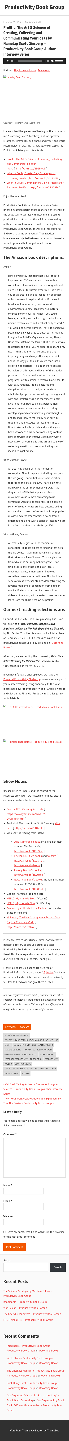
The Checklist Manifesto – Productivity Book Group (32, 1313)
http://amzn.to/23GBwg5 (31, 168)
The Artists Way (48, 1068)
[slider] (59, 60)
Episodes (48, 972)
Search (7, 1260)
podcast (24, 1027)
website (51, 855)
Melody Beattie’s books (27, 870)
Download (44, 70)
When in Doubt (11, 1073)
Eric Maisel (29, 1049)
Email (7, 1201)
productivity (51, 1059)
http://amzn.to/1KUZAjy (28, 851)
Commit (54, 1040)
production (36, 1059)
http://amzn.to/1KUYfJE (29, 828)
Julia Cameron (44, 1049)
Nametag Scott (30, 1054)
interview (10, 1027)
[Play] (7, 60)
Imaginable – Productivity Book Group (25, 1301)
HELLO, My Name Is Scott (21, 898)
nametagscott (47, 1054)
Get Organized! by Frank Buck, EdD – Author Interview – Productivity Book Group (36, 1405)
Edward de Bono (12, 1049)
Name (7, 1185)
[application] (34, 61)
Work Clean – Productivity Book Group (25, 1307)
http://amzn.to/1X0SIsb (28, 860)
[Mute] (52, 60)
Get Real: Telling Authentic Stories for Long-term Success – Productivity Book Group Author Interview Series (32, 1088)
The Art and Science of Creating (21, 1068)
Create (8, 1045)
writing (26, 1073)
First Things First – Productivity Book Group (28, 1319)
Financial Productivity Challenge (21, 679)
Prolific (8, 1064)
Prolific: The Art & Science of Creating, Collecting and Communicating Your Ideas (34, 163)
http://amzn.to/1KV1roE (21, 927)
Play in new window (25, 70)
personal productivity (16, 1059)
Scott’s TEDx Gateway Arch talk (25, 809)
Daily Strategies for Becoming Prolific (33, 1045)
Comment (10, 1134)
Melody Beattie (12, 1054)
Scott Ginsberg (23, 1064)
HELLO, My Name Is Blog (21, 903)
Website (8, 1216)
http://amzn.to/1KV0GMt (29, 889)
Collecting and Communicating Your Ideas (26, 1040)
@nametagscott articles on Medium (27, 908)
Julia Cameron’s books (27, 841)
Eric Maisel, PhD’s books (28, 855)
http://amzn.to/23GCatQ (43, 178)
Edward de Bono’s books (28, 879)
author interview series (16, 1035)
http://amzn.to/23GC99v (44, 187)
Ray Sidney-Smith (33, 22)
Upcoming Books (48, 1350)
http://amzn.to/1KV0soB (28, 874)
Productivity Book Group (34, 7)
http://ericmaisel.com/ (27, 865)
